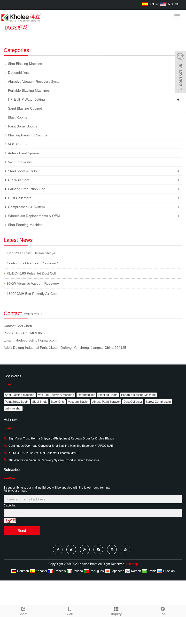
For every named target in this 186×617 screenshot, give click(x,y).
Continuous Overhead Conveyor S (33, 263)
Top (163, 614)
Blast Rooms (17, 117)
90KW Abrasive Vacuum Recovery (33, 283)
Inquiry (116, 614)
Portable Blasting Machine (138, 395)
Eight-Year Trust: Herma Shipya (31, 253)
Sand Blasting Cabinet (25, 108)
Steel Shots (39, 401)
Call (70, 614)
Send (22, 530)
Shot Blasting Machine (25, 64)
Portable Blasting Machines (29, 90)
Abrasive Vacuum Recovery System (35, 81)
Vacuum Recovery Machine (56, 395)
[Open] (180, 72)
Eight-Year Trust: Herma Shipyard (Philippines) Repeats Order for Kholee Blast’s (61, 438)
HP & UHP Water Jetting (26, 99)
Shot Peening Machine (25, 225)
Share (23, 614)
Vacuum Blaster (20, 162)
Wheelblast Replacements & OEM (34, 216)
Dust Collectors (19, 198)
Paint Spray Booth (17, 401)
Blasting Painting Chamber (28, 135)
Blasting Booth (107, 395)
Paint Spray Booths (22, 126)
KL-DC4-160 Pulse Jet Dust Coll (31, 273)
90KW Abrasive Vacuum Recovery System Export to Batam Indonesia (53, 460)
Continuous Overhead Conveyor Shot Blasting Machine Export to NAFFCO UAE (60, 445)
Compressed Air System (26, 207)
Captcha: (10, 505)
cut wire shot (13, 408)
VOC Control (17, 144)
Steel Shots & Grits (22, 171)
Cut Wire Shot (18, 180)
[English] (169, 4)
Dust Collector (133, 401)
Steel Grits (57, 401)
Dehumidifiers (18, 72)
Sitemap (132, 564)
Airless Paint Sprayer (24, 153)
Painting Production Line (26, 189)
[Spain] (149, 4)
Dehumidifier (86, 395)
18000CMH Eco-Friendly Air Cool (32, 294)
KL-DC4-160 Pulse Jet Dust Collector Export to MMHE (43, 453)
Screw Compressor (158, 401)
